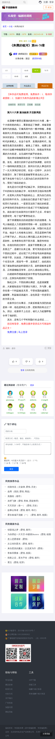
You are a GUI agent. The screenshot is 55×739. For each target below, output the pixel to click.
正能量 (30, 105)
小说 (10, 26)
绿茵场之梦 (13, 530)
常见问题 (9, 680)
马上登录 (23, 332)
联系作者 (37, 58)
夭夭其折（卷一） (16, 505)
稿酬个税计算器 (35, 689)
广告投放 (9, 703)
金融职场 (11, 105)
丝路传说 (12, 487)
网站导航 (9, 712)
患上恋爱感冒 (14, 539)
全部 (26, 76)
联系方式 (9, 689)
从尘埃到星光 (14, 544)
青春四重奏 (13, 553)
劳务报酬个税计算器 (37, 694)
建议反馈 (9, 685)
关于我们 (9, 698)
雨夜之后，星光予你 (17, 558)
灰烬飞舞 (12, 501)
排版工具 (32, 685)
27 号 (16, 463)
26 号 (8, 463)
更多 (32, 385)
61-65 (26, 71)
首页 (5, 26)
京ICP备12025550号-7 (26, 631)
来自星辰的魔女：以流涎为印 (22, 548)
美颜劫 (11, 496)
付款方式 (9, 694)
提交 (11, 469)
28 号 (23, 463)
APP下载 (32, 680)
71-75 (46, 71)
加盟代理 (9, 707)
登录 (51, 2)
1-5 (6, 71)
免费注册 (11, 332)
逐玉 (10, 562)
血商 (10, 491)
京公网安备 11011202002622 (19, 634)
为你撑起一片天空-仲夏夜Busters (23, 534)
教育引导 (21, 105)
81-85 (16, 76)
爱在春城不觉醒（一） (18, 515)
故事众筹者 (13, 510)
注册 (45, 2)
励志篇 (37, 105)
